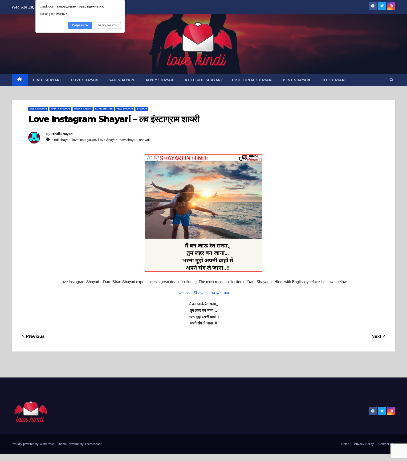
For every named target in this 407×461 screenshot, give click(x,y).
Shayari (142, 108)
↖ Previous (33, 336)
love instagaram (84, 140)
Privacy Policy (364, 444)
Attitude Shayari (203, 80)
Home (345, 444)
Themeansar (93, 444)
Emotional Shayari (252, 80)
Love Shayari (84, 80)
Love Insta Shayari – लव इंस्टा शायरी (203, 293)
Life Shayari (333, 80)
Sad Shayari (121, 80)
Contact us (386, 444)
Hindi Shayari (47, 80)
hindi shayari (61, 140)
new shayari (128, 140)
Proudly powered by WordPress (34, 444)
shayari (144, 140)
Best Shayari (296, 80)
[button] (391, 80)
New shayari (125, 108)
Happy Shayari (159, 80)
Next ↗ (378, 336)
